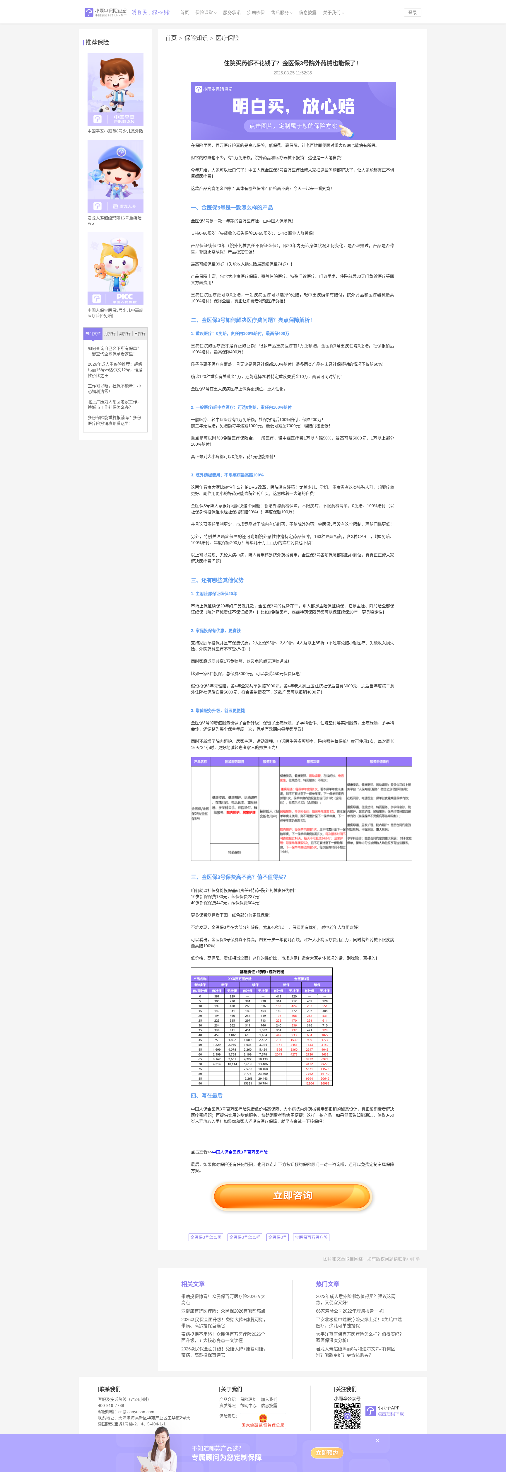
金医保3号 (277, 1237)
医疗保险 (227, 38)
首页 (184, 12)
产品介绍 (227, 1399)
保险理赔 (248, 1399)
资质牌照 (227, 1405)
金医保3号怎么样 (244, 1237)
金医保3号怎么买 (205, 1237)
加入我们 (269, 1399)
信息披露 (308, 12)
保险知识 (198, 38)
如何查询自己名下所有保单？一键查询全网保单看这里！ (114, 351)
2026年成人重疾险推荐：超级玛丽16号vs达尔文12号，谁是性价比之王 (115, 370)
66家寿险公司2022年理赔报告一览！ (351, 1311)
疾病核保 (256, 12)
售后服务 (280, 12)
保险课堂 (204, 12)
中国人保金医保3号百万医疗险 (240, 1152)
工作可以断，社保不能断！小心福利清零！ (114, 389)
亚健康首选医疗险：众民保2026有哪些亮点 (223, 1311)
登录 (412, 12)
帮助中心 (248, 1405)
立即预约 (327, 1453)
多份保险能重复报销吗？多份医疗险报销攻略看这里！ (114, 420)
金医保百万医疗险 (311, 1237)
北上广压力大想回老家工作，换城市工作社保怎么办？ (114, 404)
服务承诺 (232, 12)
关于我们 (332, 12)
